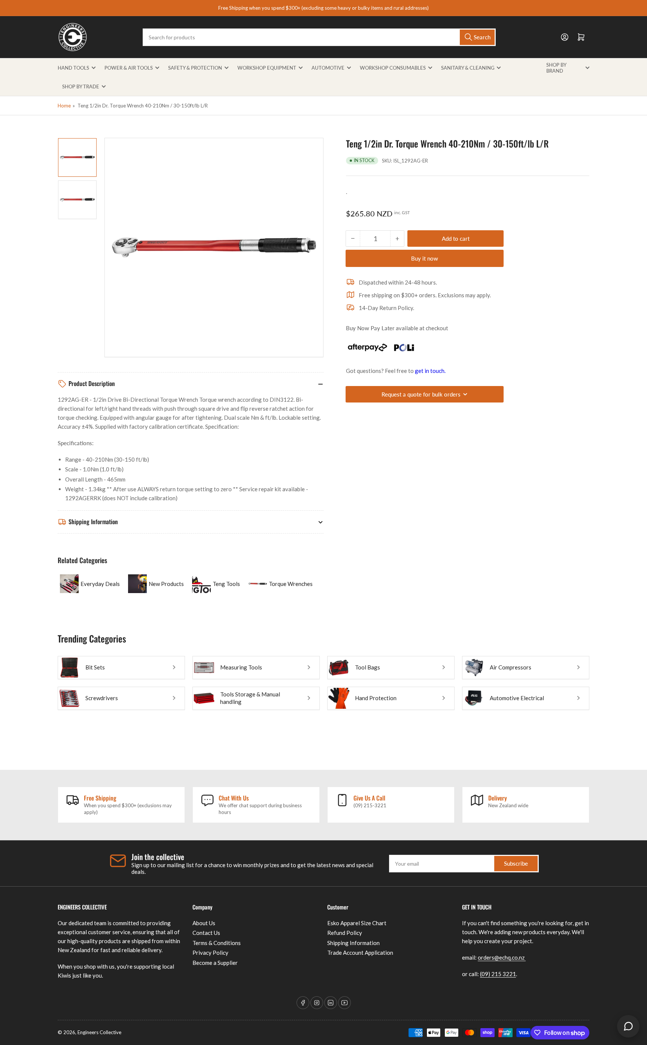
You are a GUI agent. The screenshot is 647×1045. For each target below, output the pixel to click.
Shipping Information (353, 942)
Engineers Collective (99, 1032)
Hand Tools (73, 68)
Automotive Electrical (517, 698)
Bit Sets (95, 667)
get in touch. (430, 370)
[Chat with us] (628, 1026)
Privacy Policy (210, 952)
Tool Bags (367, 667)
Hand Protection (376, 698)
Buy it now (424, 258)
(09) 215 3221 (498, 973)
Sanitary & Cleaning (467, 68)
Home (64, 106)
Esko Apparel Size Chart (356, 923)
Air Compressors (510, 667)
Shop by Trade (80, 86)
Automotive (328, 68)
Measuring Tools (241, 667)
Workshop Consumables (393, 68)
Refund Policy (344, 932)
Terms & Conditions (216, 942)
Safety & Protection (195, 68)
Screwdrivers (101, 698)
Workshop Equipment (266, 68)
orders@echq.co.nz (502, 957)
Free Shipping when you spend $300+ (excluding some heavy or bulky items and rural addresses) (323, 8)
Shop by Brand (556, 68)
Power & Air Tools (128, 68)
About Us (203, 923)
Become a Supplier (215, 962)
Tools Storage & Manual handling (250, 698)
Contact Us (206, 932)
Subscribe (516, 863)
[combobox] (319, 37)
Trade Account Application (360, 952)
